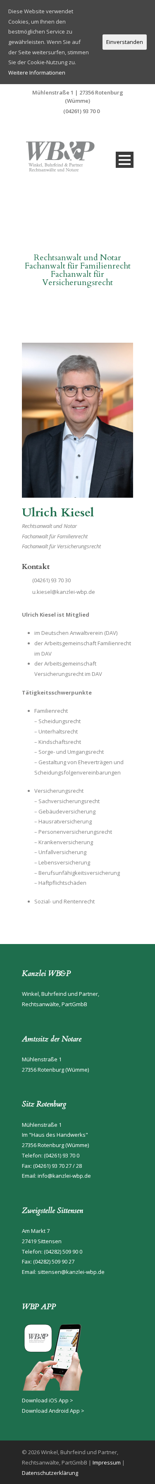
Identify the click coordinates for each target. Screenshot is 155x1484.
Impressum (107, 1462)
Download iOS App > (47, 1400)
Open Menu (125, 160)
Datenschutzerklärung (50, 1473)
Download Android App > (53, 1410)
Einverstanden (124, 42)
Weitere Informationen (36, 72)
